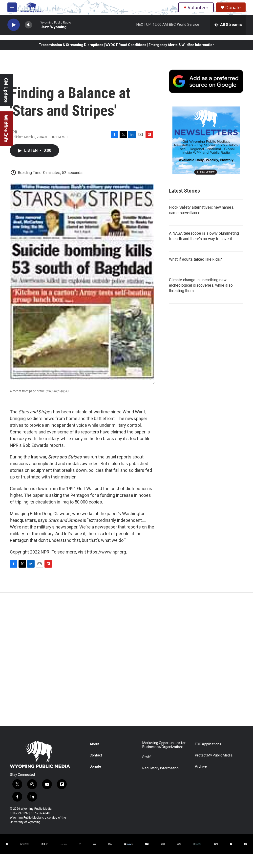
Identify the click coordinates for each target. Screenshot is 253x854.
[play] (14, 25)
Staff (146, 757)
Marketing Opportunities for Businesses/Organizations (164, 745)
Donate (233, 7)
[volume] (28, 24)
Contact (96, 755)
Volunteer (198, 7)
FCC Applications (208, 744)
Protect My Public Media (213, 755)
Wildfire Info (6, 128)
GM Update (6, 90)
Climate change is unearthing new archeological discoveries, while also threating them (201, 285)
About (94, 744)
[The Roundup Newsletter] (206, 140)
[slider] (36, 24)
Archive (201, 766)
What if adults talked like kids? (195, 259)
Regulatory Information (160, 768)
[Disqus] (126, 659)
